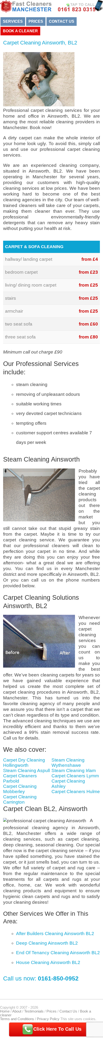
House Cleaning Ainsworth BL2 (48, 962)
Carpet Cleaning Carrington (20, 799)
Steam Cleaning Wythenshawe (68, 762)
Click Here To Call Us (57, 1029)
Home (5, 1011)
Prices (36, 21)
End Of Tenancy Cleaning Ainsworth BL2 (58, 952)
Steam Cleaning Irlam (74, 770)
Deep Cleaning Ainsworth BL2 (47, 943)
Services (13, 21)
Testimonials (34, 1011)
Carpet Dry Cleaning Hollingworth (24, 762)
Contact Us (61, 21)
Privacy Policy (48, 1019)
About (16, 1011)
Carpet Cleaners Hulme (76, 791)
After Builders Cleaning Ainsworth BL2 (55, 933)
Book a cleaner (20, 31)
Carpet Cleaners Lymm (75, 775)
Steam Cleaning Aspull (26, 770)
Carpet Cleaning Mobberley (20, 789)
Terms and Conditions (17, 1019)
